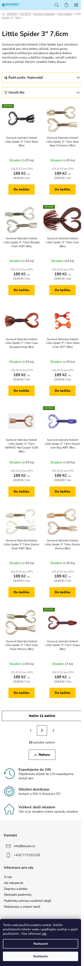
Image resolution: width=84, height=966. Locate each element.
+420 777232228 (27, 855)
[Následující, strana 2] (42, 730)
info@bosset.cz (24, 846)
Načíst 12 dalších (42, 716)
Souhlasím (40, 956)
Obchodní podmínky (18, 895)
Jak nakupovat (13, 883)
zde (44, 934)
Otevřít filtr (16, 92)
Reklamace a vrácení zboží (22, 907)
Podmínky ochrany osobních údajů (27, 901)
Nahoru (44, 755)
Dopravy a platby (16, 889)
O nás (8, 877)
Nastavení (40, 944)
